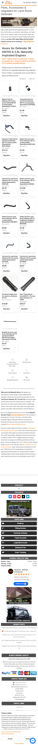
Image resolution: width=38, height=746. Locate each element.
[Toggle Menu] (2, 2)
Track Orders (12, 373)
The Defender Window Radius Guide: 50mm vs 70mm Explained (19, 627)
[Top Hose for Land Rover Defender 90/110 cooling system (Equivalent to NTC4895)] (28, 246)
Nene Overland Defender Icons (16, 424)
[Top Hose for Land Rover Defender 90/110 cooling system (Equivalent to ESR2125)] (10, 168)
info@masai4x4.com (20, 684)
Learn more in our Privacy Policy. (11, 732)
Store (4, 59)
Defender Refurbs (20, 533)
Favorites (26, 373)
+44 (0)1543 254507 (20, 682)
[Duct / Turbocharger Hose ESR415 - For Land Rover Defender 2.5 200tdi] (28, 284)
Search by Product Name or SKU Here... (12, 364)
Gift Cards (26, 380)
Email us (20, 523)
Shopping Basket (12, 380)
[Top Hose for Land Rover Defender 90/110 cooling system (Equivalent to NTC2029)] (10, 246)
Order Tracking (20, 552)
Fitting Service (20, 528)
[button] (19, 21)
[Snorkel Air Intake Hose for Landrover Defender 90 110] (10, 284)
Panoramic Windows (17, 415)
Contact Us (20, 707)
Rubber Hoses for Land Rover (17, 59)
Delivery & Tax (20, 548)
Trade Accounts (20, 538)
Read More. (4, 44)
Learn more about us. (8, 734)
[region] (19, 21)
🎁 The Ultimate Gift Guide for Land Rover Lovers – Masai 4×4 (19, 631)
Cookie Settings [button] (19, 743)
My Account (27, 362)
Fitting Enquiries (28, 41)
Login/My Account (20, 543)
